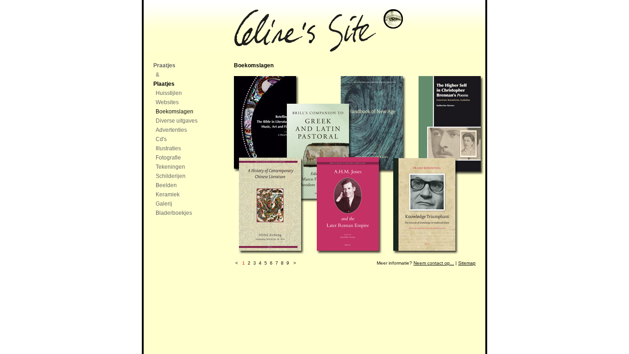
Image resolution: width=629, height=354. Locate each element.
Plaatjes (164, 84)
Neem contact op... (434, 263)
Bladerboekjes (174, 213)
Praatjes (164, 65)
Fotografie (168, 157)
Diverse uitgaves (177, 121)
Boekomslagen (174, 111)
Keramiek (168, 194)
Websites (167, 102)
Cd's (161, 139)
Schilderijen (171, 176)
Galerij (164, 204)
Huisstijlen (169, 93)
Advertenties (171, 130)
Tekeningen (170, 167)
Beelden (166, 185)
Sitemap (467, 263)
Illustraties (168, 148)
